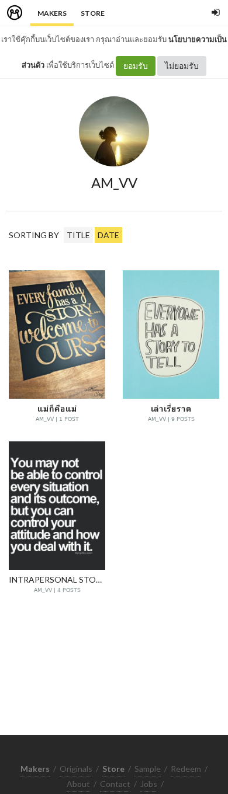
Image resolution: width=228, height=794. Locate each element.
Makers (52, 13)
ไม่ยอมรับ (182, 66)
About (78, 784)
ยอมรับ (135, 66)
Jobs (148, 784)
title (78, 235)
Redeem (186, 769)
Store (93, 13)
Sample (147, 769)
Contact (115, 784)
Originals (76, 769)
